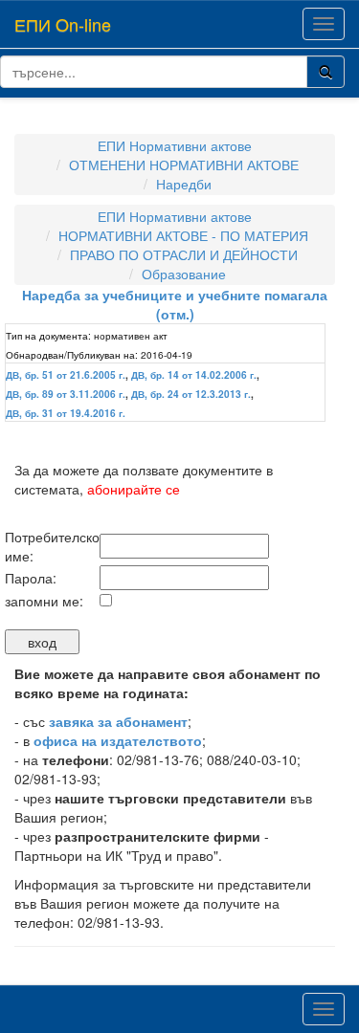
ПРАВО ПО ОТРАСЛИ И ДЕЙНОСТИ (184, 254)
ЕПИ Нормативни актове (175, 145)
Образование (184, 273)
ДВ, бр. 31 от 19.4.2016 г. (65, 413)
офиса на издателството (118, 740)
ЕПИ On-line (62, 23)
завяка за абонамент (118, 721)
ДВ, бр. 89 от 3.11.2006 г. (65, 394)
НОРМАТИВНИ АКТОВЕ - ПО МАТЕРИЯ (183, 235)
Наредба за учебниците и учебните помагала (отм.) (174, 304)
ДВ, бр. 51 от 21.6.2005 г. (65, 375)
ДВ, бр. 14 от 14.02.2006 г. (194, 375)
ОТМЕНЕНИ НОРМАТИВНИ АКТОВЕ (184, 164)
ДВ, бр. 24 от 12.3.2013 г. (191, 394)
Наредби (184, 183)
